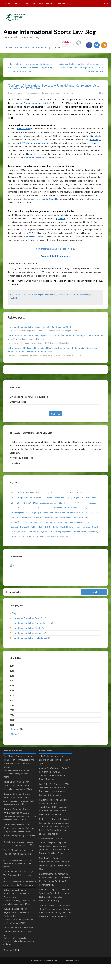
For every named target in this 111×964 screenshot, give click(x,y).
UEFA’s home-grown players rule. (35, 143)
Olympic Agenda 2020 (47, 522)
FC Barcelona (62, 503)
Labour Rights (26, 517)
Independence (48, 512)
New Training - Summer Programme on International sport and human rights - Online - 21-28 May (54, 863)
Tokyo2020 (43, 531)
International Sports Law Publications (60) (31, 637)
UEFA (21, 536)
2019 (12, 690)
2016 (12, 675)
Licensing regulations (51, 517)
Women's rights (52, 536)
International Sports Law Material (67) (29, 632)
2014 (12, 665)
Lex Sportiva (37, 517)
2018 (12, 685)
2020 (12, 695)
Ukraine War (71, 294)
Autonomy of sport (85, 294)
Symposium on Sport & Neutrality (43, 198)
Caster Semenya (51, 294)
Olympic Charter (62, 522)
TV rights (14, 536)
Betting (46, 492)
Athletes (39, 492)
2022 (12, 705)
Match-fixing (78, 517)
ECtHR (19, 503)
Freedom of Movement (37, 508)
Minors (87, 517)
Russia (62, 294)
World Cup (64, 536)
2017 (12, 680)
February (15, 729)
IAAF (28, 512)
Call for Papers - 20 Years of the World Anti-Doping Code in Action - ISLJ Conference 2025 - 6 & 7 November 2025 (55, 879)
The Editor (50, 3)
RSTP (40, 527)
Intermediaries (60, 512)
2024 (12, 715)
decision (61, 218)
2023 (12, 710)
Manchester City (66, 517)
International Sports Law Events (62, 93)
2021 (12, 700)
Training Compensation (63, 531)
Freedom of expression (19, 508)
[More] (6, 776)
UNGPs (28, 536)
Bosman (60, 492)
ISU (97, 512)
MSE (26, 522)
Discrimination (59, 497)
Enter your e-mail (18, 401)
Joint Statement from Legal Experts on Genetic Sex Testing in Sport (54, 760)
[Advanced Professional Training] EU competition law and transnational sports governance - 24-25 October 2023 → (81, 67)
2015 (12, 670)
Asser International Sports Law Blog (49, 32)
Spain (78, 527)
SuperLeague (37, 294)
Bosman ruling (23, 128)
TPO (51, 531)
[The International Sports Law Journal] (13, 565)
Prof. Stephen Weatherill (35, 157)
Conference (38, 497)
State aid (95, 527)
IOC (87, 512)
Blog (46, 93)
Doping (69, 497)
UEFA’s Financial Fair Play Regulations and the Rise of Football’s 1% (16, 893)
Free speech (92, 503)
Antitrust (21, 492)
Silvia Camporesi (36, 236)
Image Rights (36, 512)
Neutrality (14, 298)
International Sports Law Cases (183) (29, 618)
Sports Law (86, 527)
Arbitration (30, 492)
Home (7, 3)
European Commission (48, 503)
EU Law (27, 502)
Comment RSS (10, 950)
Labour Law (15, 517)
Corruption (48, 497)
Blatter (53, 492)
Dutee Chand (91, 497)
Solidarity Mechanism (67, 527)
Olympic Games (76, 522)
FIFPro (84, 503)
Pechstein (88, 522)
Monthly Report (17, 522)
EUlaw (35, 503)
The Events (63, 3)
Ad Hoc (13, 492)
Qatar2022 (14, 527)
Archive (16, 3)
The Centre (38, 3)
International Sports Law (75, 512)
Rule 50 (48, 527)
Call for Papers (70, 492)
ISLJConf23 (26, 294)
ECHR (13, 503)
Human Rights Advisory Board (89, 508)
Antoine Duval (34, 93)
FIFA (76, 502)
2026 (16, 729)
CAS (79, 492)
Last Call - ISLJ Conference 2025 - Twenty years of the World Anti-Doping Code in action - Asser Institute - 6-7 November (55, 789)
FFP (70, 503)
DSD (82, 497)
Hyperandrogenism (17, 512)
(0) (102, 93)
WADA (35, 536)
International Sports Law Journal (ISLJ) (30, 103)
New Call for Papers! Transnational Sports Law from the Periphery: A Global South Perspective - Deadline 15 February (55, 895)
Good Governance (54, 507)
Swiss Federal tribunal (30, 531)
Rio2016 (33, 527)
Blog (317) (16, 613)
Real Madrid (24, 527)
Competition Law (24, 497)
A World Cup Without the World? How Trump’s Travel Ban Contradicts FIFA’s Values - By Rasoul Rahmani (54, 774)
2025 (12, 719)
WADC (42, 536)
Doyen (76, 497)
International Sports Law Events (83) (28, 628)
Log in (105, 3)
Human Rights (70, 507)
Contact (26, 3)
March (14, 733)
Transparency (93, 531)
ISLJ (18, 294)
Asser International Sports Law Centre (27, 47)
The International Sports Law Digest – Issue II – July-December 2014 (39, 326)
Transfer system (79, 531)
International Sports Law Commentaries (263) (33, 623)
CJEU (13, 497)
